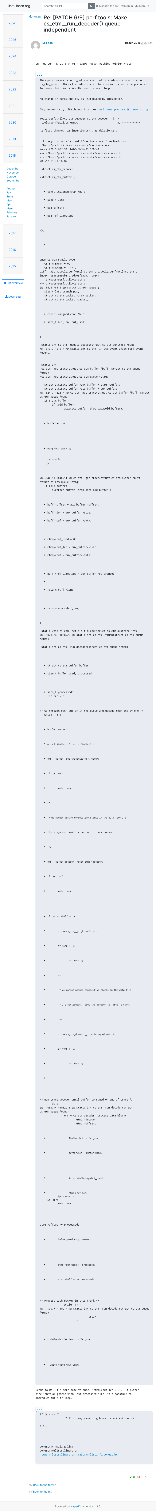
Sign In (128, 5)
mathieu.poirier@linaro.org (123, 109)
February (12, 212)
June (9, 196)
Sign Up (143, 5)
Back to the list (42, 1491)
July (9, 192)
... (39, 74)
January (11, 216)
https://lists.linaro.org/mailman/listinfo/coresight (78, 1454)
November (13, 172)
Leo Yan (47, 42)
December (12, 168)
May (9, 200)
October (11, 176)
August (10, 188)
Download (14, 296)
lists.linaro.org (19, 6)
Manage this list (108, 5)
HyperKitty (77, 1506)
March (10, 208)
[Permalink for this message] (151, 1477)
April (9, 204)
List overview (14, 282)
